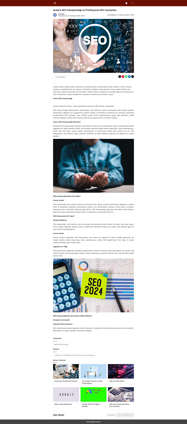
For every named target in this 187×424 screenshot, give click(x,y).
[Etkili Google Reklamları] (66, 394)
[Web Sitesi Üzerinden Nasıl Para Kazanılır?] (121, 394)
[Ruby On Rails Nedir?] (121, 371)
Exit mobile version (93, 422)
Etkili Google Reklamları (63, 404)
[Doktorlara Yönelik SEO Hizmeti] (66, 371)
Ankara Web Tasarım (61, 344)
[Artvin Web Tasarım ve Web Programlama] (94, 371)
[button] (119, 76)
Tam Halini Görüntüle (125, 415)
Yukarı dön (111, 415)
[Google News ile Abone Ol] (60, 77)
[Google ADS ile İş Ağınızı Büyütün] (94, 394)
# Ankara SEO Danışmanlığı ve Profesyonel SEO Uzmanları (74, 355)
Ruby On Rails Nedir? (117, 381)
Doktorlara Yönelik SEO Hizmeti (66, 381)
